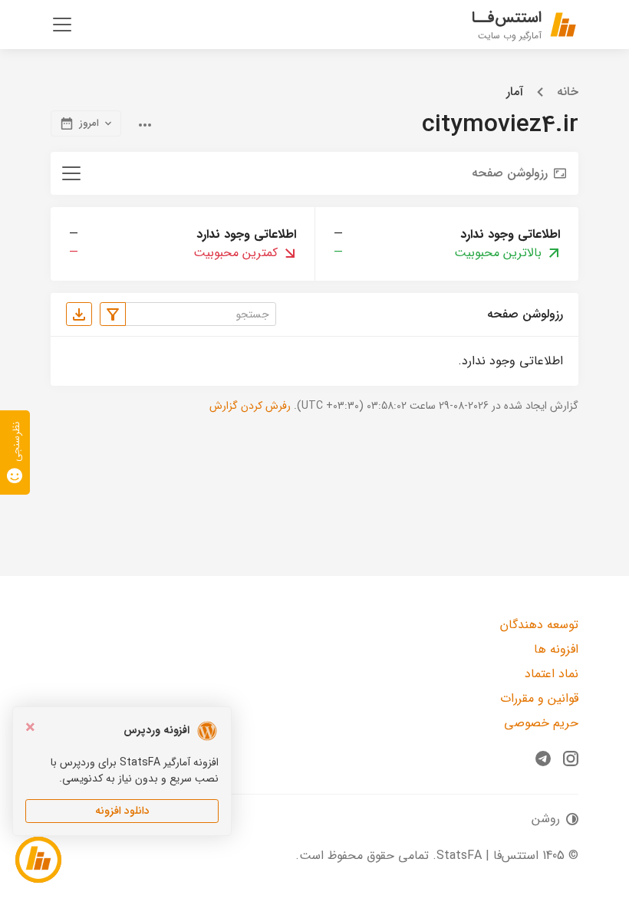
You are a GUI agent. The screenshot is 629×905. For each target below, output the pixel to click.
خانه (567, 92)
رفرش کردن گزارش (250, 405)
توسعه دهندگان (539, 624)
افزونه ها (556, 649)
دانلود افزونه (122, 810)
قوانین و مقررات (539, 698)
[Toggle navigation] (62, 24)
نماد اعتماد (551, 673)
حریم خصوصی (541, 722)
